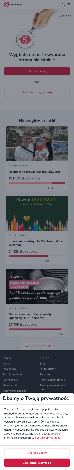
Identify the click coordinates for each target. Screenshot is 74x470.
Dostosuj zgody (37, 453)
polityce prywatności (48, 438)
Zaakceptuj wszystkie (37, 463)
